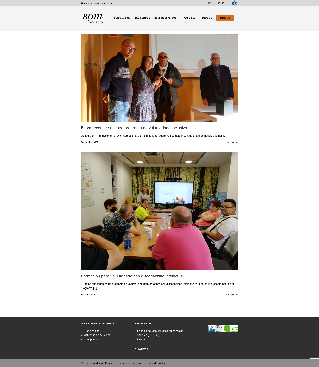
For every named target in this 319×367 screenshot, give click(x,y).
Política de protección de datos (123, 363)
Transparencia (92, 339)
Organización (91, 330)
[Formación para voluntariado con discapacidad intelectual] (159, 211)
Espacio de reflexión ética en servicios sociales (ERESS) (160, 333)
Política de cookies (156, 363)
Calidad (141, 339)
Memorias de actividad (97, 335)
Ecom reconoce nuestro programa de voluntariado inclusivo (134, 128)
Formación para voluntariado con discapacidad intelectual (159, 208)
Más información (232, 142)
